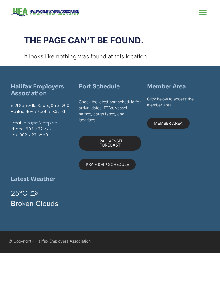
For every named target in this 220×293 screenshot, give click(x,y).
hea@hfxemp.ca (40, 123)
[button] (202, 12)
